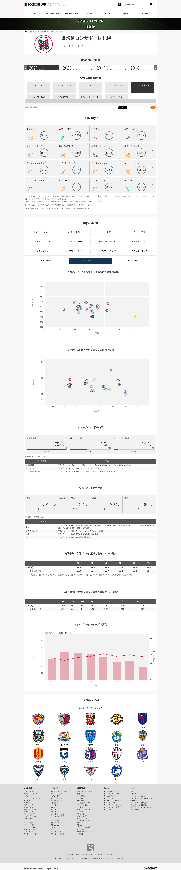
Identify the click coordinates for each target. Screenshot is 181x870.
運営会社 (100, 855)
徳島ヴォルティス (56, 825)
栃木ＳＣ (80, 794)
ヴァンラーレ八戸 (56, 794)
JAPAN (89, 13)
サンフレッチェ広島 (30, 829)
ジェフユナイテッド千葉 (32, 798)
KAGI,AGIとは (135, 800)
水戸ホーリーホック (30, 794)
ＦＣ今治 (54, 827)
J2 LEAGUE (54, 788)
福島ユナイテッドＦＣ (84, 792)
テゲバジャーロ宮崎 (57, 834)
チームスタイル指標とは (38, 199)
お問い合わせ (109, 855)
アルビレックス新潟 (57, 816)
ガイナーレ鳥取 (82, 816)
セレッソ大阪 (28, 823)
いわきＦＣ (54, 803)
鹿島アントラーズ (30, 792)
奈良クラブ (81, 814)
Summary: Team (52, 13)
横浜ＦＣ (54, 809)
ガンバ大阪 (27, 820)
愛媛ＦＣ (80, 823)
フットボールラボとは (137, 796)
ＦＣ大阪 (80, 812)
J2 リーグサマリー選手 (111, 800)
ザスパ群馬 (81, 796)
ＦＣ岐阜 (80, 807)
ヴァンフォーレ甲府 (57, 814)
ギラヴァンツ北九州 (83, 827)
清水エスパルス (29, 814)
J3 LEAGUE (81, 788)
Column (107, 13)
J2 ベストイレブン (110, 803)
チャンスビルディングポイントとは (142, 798)
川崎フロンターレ (30, 809)
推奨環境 (78, 855)
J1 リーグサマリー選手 (111, 794)
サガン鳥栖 (54, 829)
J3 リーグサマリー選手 (111, 807)
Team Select (143, 13)
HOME (34, 13)
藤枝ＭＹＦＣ (55, 823)
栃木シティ (54, 805)
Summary (107, 788)
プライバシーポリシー (89, 855)
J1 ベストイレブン (110, 796)
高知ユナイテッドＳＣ (84, 825)
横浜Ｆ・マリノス (30, 812)
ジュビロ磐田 (55, 820)
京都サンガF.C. (29, 818)
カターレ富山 (55, 818)
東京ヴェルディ (29, 805)
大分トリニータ (56, 832)
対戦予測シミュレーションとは (140, 807)
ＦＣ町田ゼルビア (30, 807)
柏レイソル (27, 800)
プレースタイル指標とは (138, 803)
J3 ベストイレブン (110, 809)
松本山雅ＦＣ (81, 800)
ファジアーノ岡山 (30, 827)
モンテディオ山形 (56, 800)
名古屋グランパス (30, 816)
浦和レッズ (27, 796)
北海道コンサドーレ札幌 (59, 792)
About (125, 13)
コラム (132, 792)
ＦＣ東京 (27, 803)
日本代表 (133, 794)
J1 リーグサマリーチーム (112, 792)
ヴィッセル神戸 (29, 825)
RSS (152, 107)
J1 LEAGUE (28, 788)
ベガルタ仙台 (55, 796)
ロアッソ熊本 (81, 829)
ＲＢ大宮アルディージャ (59, 807)
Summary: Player (71, 13)
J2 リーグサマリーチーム (112, 798)
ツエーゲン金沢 (82, 805)
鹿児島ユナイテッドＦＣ (85, 832)
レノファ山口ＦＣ (83, 818)
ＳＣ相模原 (81, 798)
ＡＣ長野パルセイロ (83, 803)
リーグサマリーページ (77, 201)
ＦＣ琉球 (80, 834)
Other (132, 788)
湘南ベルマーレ (56, 812)
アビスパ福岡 (28, 832)
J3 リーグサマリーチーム (112, 805)
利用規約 (71, 855)
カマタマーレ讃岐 (83, 820)
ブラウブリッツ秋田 (57, 798)
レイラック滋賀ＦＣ (83, 809)
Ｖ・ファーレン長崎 (30, 834)
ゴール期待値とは (136, 809)
